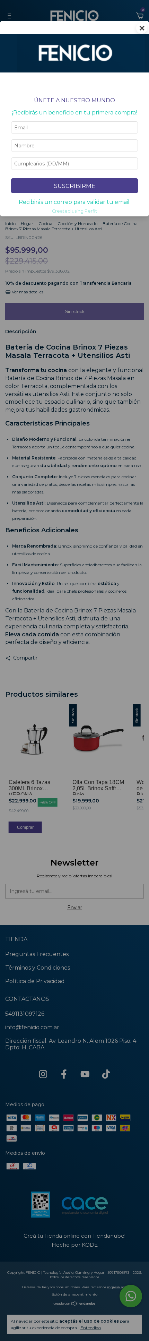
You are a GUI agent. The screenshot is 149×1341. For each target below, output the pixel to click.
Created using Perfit (74, 211)
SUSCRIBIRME (74, 185)
